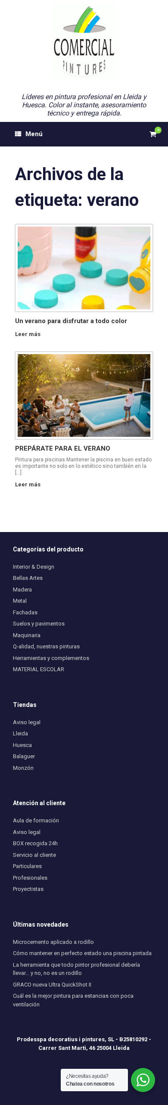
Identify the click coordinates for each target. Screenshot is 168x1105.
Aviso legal (26, 722)
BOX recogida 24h (35, 843)
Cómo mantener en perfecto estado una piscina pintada (82, 953)
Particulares (27, 866)
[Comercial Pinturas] (84, 42)
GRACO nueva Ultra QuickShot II (52, 984)
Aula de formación (36, 820)
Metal (20, 601)
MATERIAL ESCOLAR (38, 669)
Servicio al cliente (34, 855)
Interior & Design (33, 566)
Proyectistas (28, 889)
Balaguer (24, 756)
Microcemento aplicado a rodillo (53, 942)
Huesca (22, 745)
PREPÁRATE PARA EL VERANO (62, 448)
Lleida (20, 733)
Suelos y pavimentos (39, 623)
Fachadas (25, 612)
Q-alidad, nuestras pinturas (46, 646)
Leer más (28, 334)
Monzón (23, 768)
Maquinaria (26, 635)
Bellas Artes (28, 578)
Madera (22, 589)
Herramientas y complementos (51, 658)
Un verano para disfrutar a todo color (71, 321)
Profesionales (30, 878)
